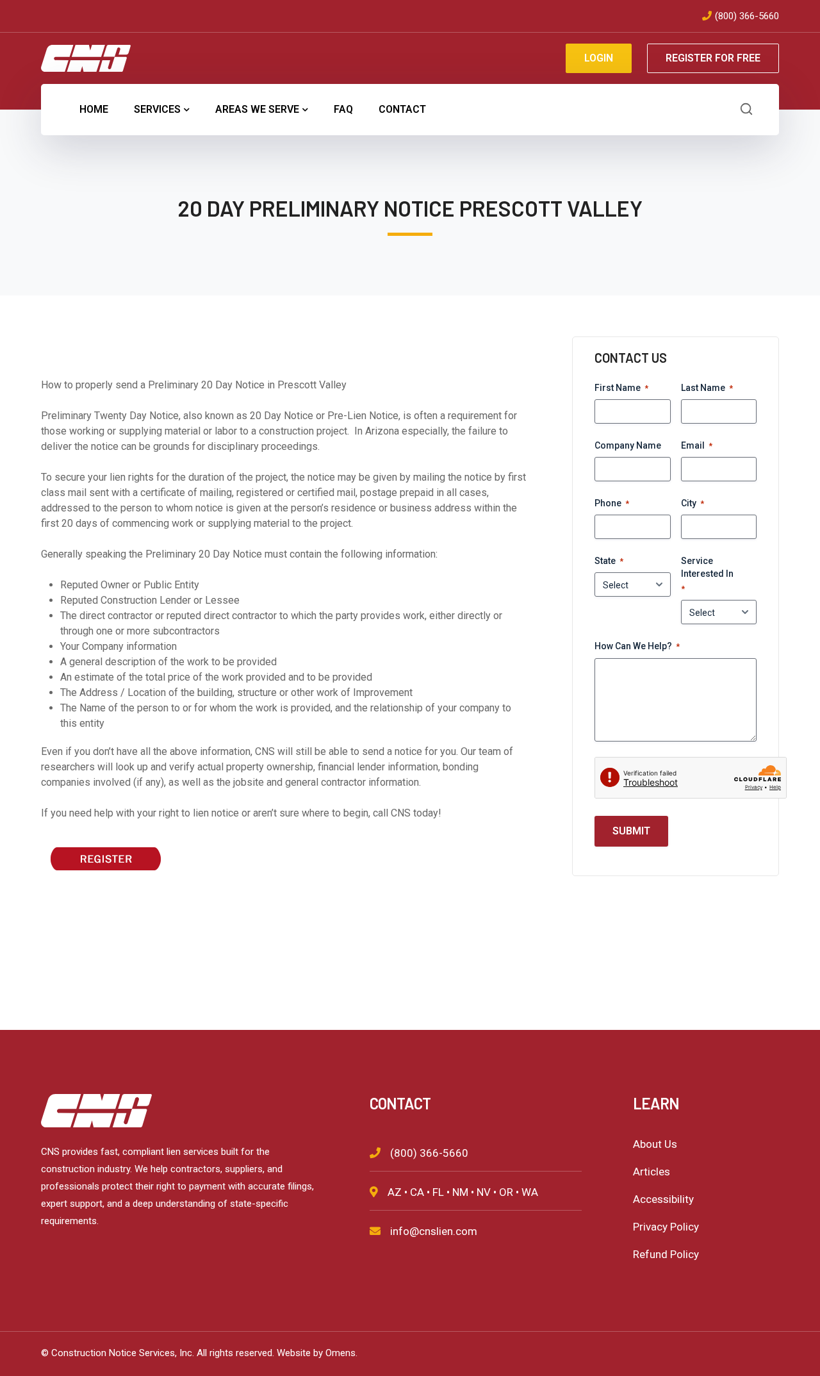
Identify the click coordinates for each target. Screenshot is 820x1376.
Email (696, 445)
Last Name (707, 388)
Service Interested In (707, 574)
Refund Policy (666, 1254)
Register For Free (713, 58)
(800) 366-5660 (747, 16)
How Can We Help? (637, 646)
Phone (611, 503)
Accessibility (663, 1199)
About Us (655, 1144)
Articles (651, 1171)
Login (598, 58)
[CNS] (86, 57)
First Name (621, 388)
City (692, 503)
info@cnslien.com (433, 1231)
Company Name (627, 445)
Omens (340, 1353)
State (608, 561)
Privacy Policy (666, 1226)
